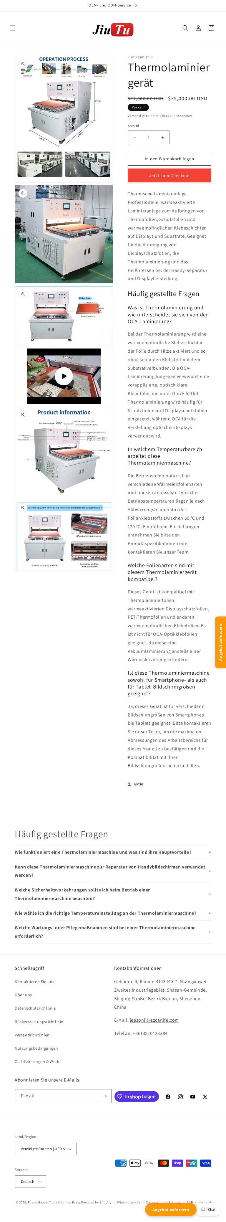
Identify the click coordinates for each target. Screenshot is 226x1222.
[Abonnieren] (104, 1096)
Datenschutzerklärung (163, 1202)
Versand (134, 115)
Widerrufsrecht (128, 1202)
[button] (12, 28)
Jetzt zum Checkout (169, 175)
